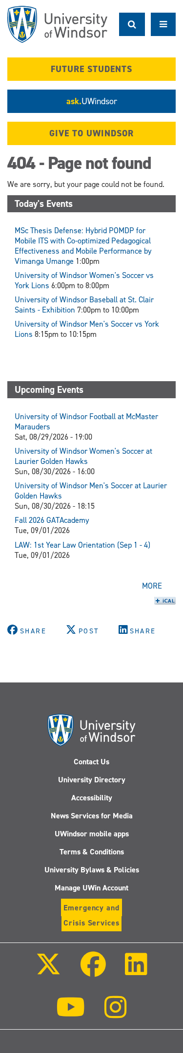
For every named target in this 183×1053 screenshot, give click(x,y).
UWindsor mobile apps (92, 834)
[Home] (57, 24)
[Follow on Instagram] (116, 1014)
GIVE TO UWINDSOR (91, 133)
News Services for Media (92, 816)
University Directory (91, 780)
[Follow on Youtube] (70, 1014)
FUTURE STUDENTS (91, 69)
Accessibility (91, 798)
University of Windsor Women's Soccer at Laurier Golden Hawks (83, 456)
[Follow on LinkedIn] (136, 971)
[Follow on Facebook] (92, 971)
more (152, 586)
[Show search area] (132, 24)
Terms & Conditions (92, 852)
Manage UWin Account (91, 888)
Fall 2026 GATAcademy (52, 520)
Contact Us (91, 762)
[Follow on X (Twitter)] (48, 971)
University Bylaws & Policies (91, 870)
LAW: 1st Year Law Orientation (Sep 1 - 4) (82, 545)
